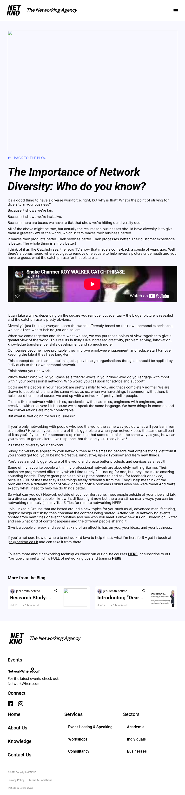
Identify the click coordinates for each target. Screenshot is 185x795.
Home (14, 714)
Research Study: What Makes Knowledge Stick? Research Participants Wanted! (34, 598)
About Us (17, 728)
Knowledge (20, 741)
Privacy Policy (16, 780)
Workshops (77, 739)
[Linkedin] (10, 704)
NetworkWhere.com (24, 683)
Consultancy (78, 751)
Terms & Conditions (40, 780)
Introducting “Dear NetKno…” (118, 598)
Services (73, 714)
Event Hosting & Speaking (90, 727)
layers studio (26, 788)
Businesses (137, 751)
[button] (176, 10)
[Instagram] (21, 704)
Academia (136, 727)
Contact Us (19, 755)
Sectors (131, 714)
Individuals (136, 739)
